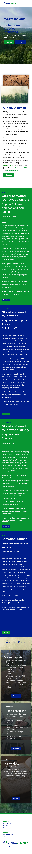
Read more (16, 696)
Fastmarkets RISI (21, 168)
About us (20, 42)
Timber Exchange (12, 170)
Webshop (6, 300)
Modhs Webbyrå (19, 846)
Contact (9, 42)
